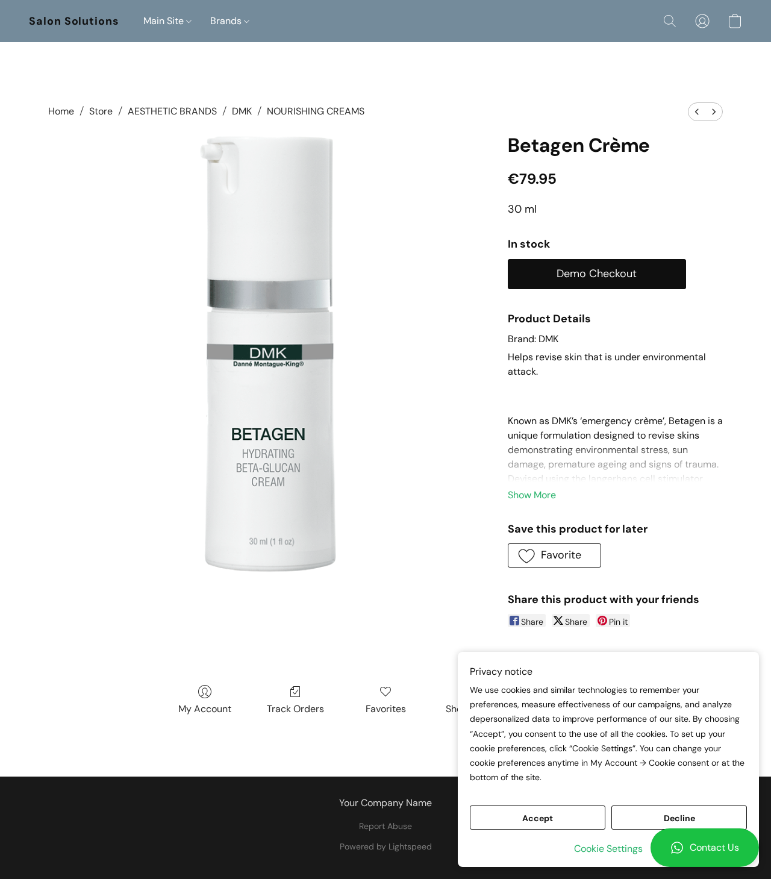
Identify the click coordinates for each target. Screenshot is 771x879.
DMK (242, 111)
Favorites (386, 708)
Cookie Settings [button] (608, 848)
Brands (227, 20)
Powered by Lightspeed (386, 846)
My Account (204, 708)
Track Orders (295, 708)
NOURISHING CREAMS (315, 111)
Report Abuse (385, 826)
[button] (705, 847)
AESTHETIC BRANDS (172, 111)
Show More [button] (532, 495)
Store (101, 111)
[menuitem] (696, 111)
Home (61, 111)
